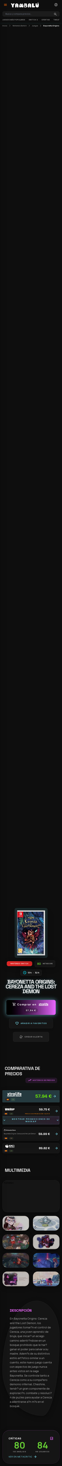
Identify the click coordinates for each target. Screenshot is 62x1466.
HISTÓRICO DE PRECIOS (41, 1080)
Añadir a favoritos (31, 1023)
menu (5, 5)
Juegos (35, 26)
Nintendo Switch (20, 26)
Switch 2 (33, 20)
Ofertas (46, 20)
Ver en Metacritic (23, 1457)
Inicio (4, 26)
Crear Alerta (31, 1037)
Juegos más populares (13, 20)
